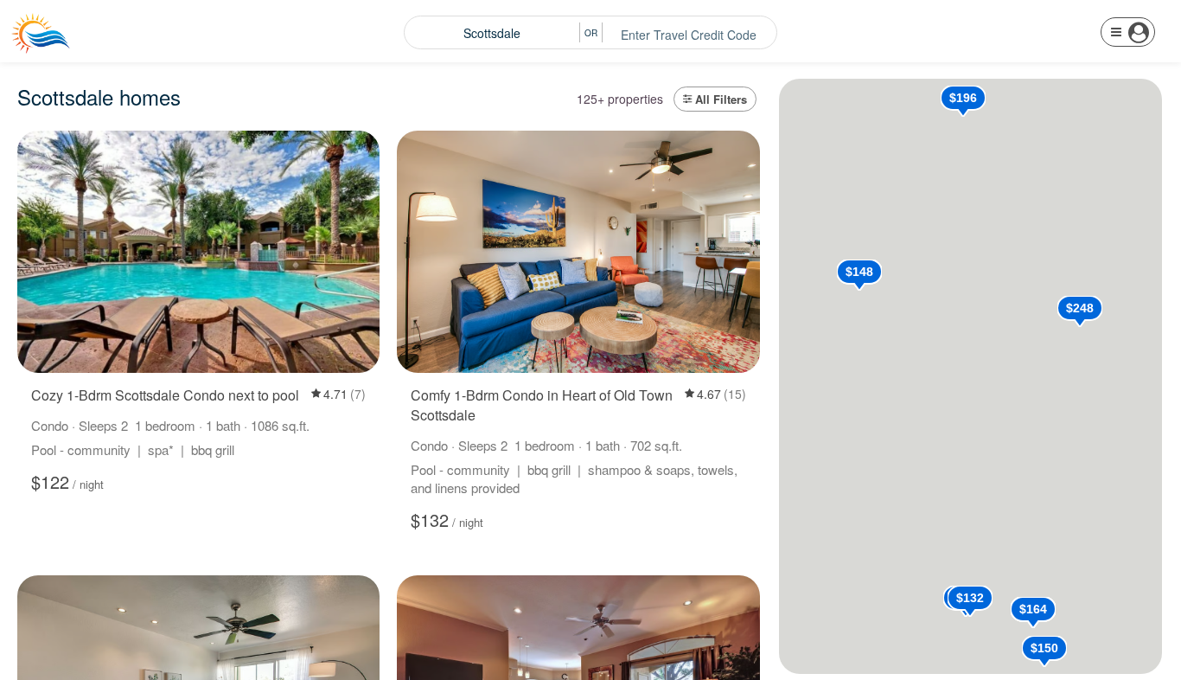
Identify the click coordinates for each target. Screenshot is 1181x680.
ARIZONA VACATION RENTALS (131, 42)
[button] (1128, 32)
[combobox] (492, 32)
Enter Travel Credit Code (688, 34)
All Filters (721, 99)
